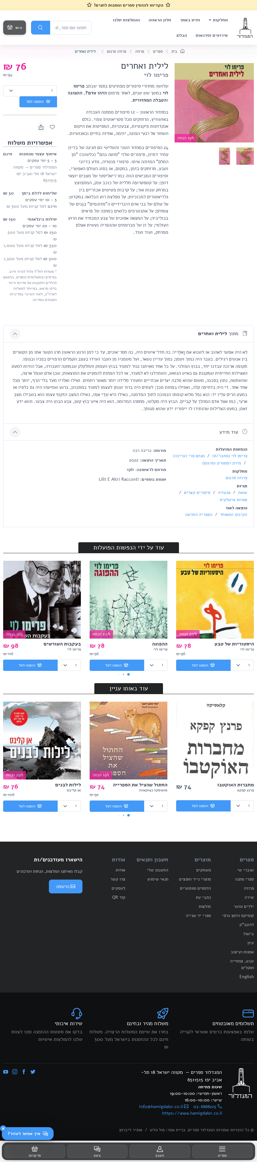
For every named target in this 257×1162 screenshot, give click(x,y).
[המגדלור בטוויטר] (32, 1072)
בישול (248, 934)
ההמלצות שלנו (126, 20)
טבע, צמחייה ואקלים (242, 964)
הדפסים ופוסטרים (195, 888)
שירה (249, 897)
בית (174, 51)
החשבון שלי (157, 870)
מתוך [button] (219, 333)
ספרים (158, 51)
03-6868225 (205, 1107)
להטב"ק (246, 925)
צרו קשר (117, 879)
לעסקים (118, 888)
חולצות (205, 906)
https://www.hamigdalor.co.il (192, 1113)
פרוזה (139, 51)
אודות (120, 870)
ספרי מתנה (244, 879)
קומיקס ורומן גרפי (238, 915)
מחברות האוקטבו (235, 784)
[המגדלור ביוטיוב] (5, 1072)
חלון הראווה (160, 20)
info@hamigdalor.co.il (161, 1107)
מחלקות (220, 20)
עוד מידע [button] (229, 432)
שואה (242, 492)
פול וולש (157, 1130)
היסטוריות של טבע (234, 643)
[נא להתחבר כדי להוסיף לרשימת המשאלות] (52, 127)
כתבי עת (203, 897)
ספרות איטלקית (233, 500)
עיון (250, 943)
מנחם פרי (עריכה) (189, 456)
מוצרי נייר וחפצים (195, 879)
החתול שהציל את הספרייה (140, 784)
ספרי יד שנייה (198, 915)
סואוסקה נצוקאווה (153, 790)
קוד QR (118, 897)
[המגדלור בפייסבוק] (23, 1072)
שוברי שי (245, 870)
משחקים (203, 870)
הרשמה (62, 886)
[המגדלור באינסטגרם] (14, 1072)
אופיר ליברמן (130, 1130)
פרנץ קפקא (245, 790)
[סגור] (3, 1128)
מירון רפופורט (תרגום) (221, 463)
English (246, 977)
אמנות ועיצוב (242, 952)
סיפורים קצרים (196, 492)
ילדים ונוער (244, 906)
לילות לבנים (68, 784)
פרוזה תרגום (116, 51)
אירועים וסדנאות (212, 35)
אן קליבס (74, 790)
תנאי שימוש (157, 879)
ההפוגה (159, 643)
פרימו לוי (156, 75)
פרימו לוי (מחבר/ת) (229, 456)
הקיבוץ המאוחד (233, 514)
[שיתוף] (41, 127)
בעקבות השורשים (62, 643)
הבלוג (181, 35)
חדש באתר (190, 20)
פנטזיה (223, 492)
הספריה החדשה (198, 514)
